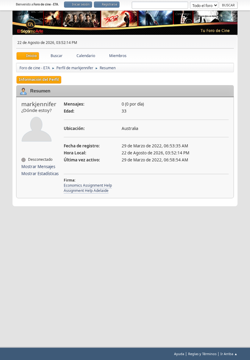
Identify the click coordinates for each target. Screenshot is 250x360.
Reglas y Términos (202, 353)
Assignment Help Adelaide (86, 190)
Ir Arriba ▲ (229, 353)
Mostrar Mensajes (38, 166)
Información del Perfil (39, 79)
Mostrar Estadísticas (40, 173)
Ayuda (179, 353)
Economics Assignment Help (88, 185)
